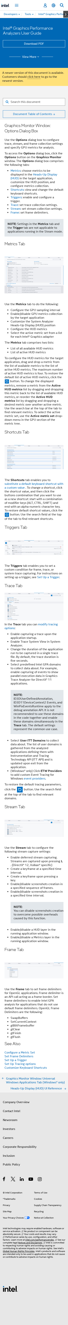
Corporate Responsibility (19, 1147)
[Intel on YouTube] (31, 1179)
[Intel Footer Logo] (10, 1289)
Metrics (16, 171)
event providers (34, 778)
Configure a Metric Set (20, 1052)
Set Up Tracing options (20, 1064)
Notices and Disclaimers (30, 1242)
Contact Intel (11, 1111)
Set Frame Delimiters (19, 1056)
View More (29, 57)
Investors (9, 1129)
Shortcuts (17, 190)
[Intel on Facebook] (4, 1179)
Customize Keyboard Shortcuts (26, 1068)
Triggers (16, 197)
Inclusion (9, 1156)
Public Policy (11, 1164)
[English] (53, 5)
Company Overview (16, 1102)
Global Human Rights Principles (19, 1251)
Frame (15, 212)
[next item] (65, 14)
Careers (8, 1138)
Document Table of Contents (32, 114)
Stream (16, 209)
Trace (14, 205)
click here (33, 77)
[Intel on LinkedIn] (22, 1179)
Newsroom (10, 1120)
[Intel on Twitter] (13, 1179)
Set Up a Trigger (48, 577)
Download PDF (34, 44)
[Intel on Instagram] (40, 1179)
